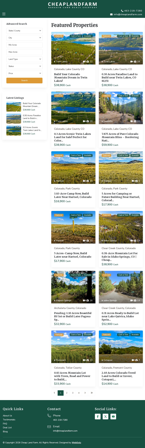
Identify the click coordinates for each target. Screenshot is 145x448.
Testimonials (9, 419)
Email (56, 426)
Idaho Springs (110, 240)
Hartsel (60, 180)
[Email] (49, 426)
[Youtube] (113, 416)
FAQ (5, 423)
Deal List (7, 427)
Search (24, 80)
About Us (7, 415)
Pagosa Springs (63, 300)
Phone (56, 415)
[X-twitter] (105, 416)
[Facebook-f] (98, 416)
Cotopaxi (108, 360)
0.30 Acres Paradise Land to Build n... (32, 117)
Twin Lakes (62, 61)
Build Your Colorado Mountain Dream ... (32, 105)
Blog (5, 431)
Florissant (61, 360)
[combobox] (24, 38)
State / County (14, 30)
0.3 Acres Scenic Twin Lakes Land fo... (32, 129)
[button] (3, 14)
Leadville (108, 121)
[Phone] (49, 415)
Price (11, 73)
